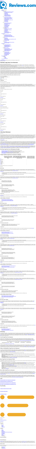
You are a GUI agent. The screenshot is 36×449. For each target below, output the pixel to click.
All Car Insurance (6, 21)
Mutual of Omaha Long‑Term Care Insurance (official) (8, 295)
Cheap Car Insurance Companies (8, 18)
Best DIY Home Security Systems (8, 35)
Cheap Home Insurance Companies (8, 12)
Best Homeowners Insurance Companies (9, 11)
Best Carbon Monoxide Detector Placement (9, 42)
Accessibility (3, 433)
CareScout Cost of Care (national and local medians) (7, 233)
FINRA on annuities (32, 346)
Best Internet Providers (7, 45)
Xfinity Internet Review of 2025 (8, 49)
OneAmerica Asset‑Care (12, 146)
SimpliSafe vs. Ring (6, 40)
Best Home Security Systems (7, 34)
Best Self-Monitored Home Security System (9, 36)
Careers (2, 430)
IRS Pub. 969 (15, 357)
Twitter (2, 434)
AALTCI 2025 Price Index (23, 340)
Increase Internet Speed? (7, 53)
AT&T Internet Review (7, 48)
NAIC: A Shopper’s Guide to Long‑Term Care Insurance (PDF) (9, 296)
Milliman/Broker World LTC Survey (30, 340)
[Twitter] (3, 447)
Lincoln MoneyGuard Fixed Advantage (26, 146)
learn (22, 65)
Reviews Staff (2, 139)
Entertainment (6, 58)
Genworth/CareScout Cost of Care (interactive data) (7, 200)
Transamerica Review (6, 25)
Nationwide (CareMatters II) (5, 151)
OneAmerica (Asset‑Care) (4, 150)
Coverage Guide (6, 14)
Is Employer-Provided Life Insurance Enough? (5, 388)
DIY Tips (5, 41)
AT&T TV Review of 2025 (7, 50)
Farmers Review (6, 20)
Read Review (1, 97)
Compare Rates (2, 80)
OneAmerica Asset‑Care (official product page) (7, 199)
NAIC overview (4, 143)
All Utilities (5, 55)
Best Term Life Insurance (7, 23)
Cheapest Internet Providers (7, 44)
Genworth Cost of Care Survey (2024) (9, 343)
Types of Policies (6, 26)
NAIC (28, 147)
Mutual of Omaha (4, 152)
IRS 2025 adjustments (12, 351)
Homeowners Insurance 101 (7, 15)
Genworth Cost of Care (30, 144)
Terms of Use (3, 432)
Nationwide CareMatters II (18, 146)
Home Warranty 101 (6, 31)
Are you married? (2, 77)
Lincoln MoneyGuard (11, 238)
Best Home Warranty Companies (8, 28)
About (2, 429)
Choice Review (6, 30)
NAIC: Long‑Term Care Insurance (5, 232)
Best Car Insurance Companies (7, 17)
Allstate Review (6, 13)
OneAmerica (1, 195)
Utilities (5, 57)
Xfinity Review (6, 38)
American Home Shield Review (8, 29)
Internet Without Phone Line (7, 52)
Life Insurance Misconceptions (4, 391)
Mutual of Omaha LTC (17, 279)
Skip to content (2, 0)
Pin (0, 161)
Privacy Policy (3, 431)
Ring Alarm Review (6, 39)
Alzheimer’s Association (5, 144)
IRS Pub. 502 (11, 357)
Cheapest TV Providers (7, 46)
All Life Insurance (6, 27)
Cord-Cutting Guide (6, 54)
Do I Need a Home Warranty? (7, 32)
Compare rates (1, 171)
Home (2, 425)
